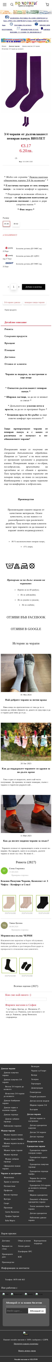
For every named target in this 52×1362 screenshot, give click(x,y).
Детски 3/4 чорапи (38, 1132)
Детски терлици (37, 1137)
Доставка (10, 357)
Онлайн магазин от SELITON (26, 1359)
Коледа (34, 1075)
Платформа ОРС (25, 1251)
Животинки (9, 1178)
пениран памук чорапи (35, 302)
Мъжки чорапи (8, 1131)
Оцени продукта (10, 310)
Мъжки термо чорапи (13, 1150)
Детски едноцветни (38, 1213)
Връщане (10, 343)
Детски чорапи (34, 1114)
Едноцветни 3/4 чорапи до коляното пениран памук (39, 1188)
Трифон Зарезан (12, 1216)
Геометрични (35, 1092)
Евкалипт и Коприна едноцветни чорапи (38, 1200)
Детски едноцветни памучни (37, 1126)
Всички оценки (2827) (26, 986)
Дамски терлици (11, 1115)
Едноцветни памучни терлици (38, 1165)
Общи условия (24, 1241)
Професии (8, 1190)
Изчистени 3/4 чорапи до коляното (13, 49)
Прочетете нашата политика (26, 1344)
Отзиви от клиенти (16, 364)
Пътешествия (9, 1186)
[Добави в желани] (45, 234)
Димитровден (37, 1088)
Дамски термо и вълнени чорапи (10, 1109)
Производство (8, 1262)
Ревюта (9, 329)
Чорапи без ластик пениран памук (37, 1179)
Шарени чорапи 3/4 (38, 1105)
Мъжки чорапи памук (13, 1135)
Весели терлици (11, 1195)
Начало (4, 46)
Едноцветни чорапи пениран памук (37, 1151)
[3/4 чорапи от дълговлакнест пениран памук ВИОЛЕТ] (26, 112)
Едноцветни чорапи (36, 1146)
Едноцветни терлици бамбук (38, 1172)
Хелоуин (35, 1079)
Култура (7, 1199)
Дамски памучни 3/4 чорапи (31, 46)
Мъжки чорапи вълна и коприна (13, 1144)
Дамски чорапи (14, 46)
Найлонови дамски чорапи (37, 1219)
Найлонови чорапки (12, 1126)
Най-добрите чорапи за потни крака (26, 699)
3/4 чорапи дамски (12, 302)
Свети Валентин (12, 1212)
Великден (35, 1066)
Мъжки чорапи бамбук (13, 1139)
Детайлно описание (16, 322)
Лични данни (24, 1246)
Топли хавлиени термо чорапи (39, 1207)
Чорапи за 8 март (38, 1071)
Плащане (10, 350)
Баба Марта (10, 1221)
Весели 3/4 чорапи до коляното (14, 1088)
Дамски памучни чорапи (10, 1074)
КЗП (20, 1257)
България (34, 1109)
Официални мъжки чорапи (11, 1167)
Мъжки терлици (11, 1155)
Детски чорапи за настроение (36, 1119)
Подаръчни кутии (35, 1141)
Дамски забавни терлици (11, 1120)
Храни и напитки (11, 1182)
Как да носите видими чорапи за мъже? (26, 840)
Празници (8, 1208)
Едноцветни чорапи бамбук (37, 1158)
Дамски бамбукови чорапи (11, 1102)
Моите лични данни (27, 1351)
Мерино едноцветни (38, 1195)
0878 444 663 (19, 1280)
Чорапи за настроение (11, 1173)
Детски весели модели (39, 1101)
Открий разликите (38, 1097)
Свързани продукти (16, 336)
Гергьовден (36, 1084)
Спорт (6, 1203)
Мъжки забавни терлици (11, 1160)
